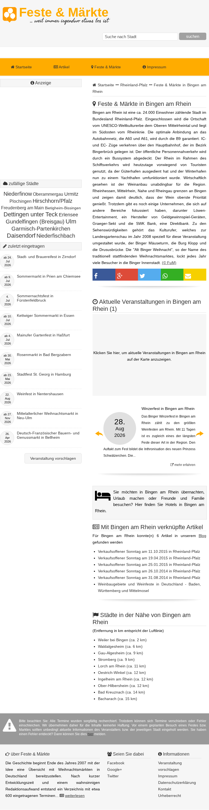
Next (199, 433)
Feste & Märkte (64, 14)
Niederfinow (18, 194)
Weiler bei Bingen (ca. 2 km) (122, 640)
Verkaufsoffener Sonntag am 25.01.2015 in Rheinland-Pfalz (149, 564)
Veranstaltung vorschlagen (53, 458)
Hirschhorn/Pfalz (52, 201)
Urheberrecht (169, 795)
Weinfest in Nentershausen (40, 394)
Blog (202, 535)
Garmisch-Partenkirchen (40, 229)
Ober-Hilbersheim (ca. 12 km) (123, 685)
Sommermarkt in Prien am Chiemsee (49, 276)
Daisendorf (21, 235)
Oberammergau (48, 194)
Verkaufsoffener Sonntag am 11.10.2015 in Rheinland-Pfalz (149, 551)
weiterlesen (75, 795)
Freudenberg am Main (22, 207)
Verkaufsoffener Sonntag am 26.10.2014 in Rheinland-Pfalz (149, 571)
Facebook (115, 763)
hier (90, 734)
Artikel (63, 67)
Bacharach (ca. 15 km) (117, 699)
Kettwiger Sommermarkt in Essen (45, 315)
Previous (99, 433)
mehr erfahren (184, 465)
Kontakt (164, 789)
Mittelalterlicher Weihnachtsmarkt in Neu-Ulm (47, 415)
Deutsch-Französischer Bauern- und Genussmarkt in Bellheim (48, 435)
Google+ (114, 769)
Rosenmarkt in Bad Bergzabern (44, 354)
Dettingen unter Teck (31, 214)
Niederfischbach (55, 236)
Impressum (156, 67)
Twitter (113, 776)
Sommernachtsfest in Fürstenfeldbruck (35, 298)
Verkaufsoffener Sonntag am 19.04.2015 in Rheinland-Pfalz (149, 558)
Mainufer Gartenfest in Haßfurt (43, 335)
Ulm (71, 221)
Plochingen (21, 201)
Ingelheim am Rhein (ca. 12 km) (125, 679)
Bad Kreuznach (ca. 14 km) (121, 692)
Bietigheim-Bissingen (63, 208)
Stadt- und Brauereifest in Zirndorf (46, 256)
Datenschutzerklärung (177, 782)
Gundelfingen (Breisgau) (35, 222)
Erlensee (68, 214)
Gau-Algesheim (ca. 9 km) (120, 653)
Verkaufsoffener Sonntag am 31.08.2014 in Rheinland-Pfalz (149, 577)
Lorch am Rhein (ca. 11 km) (122, 666)
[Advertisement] (41, 122)
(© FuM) (169, 262)
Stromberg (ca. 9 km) (116, 659)
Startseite (23, 67)
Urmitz (71, 194)
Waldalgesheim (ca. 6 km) (120, 646)
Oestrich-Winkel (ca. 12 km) (122, 672)
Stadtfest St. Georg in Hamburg (44, 374)
